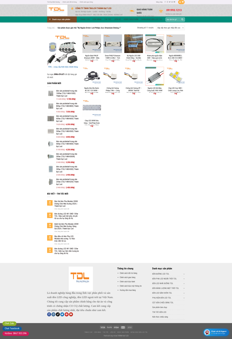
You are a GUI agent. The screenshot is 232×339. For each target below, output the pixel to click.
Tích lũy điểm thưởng (53, 2)
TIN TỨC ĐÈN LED (159, 312)
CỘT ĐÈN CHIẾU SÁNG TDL (162, 302)
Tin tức (105, 332)
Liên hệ (112, 332)
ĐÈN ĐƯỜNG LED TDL (160, 274)
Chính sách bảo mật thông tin (131, 286)
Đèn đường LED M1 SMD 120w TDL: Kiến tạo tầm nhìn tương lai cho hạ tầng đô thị (66, 250)
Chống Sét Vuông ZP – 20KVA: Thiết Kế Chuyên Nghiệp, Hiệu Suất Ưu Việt (134, 91)
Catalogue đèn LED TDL (139, 332)
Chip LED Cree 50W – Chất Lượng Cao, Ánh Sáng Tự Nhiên (175, 90)
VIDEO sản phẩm (123, 332)
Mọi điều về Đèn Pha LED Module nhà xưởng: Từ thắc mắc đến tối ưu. (64, 238)
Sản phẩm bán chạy (159, 307)
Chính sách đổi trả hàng (69, 2)
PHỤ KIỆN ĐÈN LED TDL (161, 298)
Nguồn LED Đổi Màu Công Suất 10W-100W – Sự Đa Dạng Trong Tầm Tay (154, 91)
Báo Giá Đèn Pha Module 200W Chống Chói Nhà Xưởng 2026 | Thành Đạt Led (66, 203)
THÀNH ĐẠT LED (123, 336)
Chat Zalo (9, 323)
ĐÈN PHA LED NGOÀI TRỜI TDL (164, 279)
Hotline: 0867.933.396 (16, 333)
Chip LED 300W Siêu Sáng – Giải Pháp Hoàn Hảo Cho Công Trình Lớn (92, 124)
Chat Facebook (12, 328)
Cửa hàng (97, 332)
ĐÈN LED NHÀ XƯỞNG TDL (162, 283)
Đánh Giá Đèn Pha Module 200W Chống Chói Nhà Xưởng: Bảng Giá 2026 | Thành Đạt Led (66, 226)
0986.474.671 (59, 74)
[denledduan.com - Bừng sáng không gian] (57, 10)
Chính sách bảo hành (127, 281)
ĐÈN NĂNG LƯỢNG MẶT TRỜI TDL (165, 288)
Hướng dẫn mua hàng (128, 290)
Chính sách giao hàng (86, 2)
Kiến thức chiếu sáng (160, 317)
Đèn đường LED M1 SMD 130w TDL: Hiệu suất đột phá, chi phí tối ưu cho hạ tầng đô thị (66, 216)
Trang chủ (51, 28)
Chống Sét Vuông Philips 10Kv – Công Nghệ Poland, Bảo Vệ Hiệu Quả (112, 91)
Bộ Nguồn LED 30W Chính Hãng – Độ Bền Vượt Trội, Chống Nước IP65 (134, 59)
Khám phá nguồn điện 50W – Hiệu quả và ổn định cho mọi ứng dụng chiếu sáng (155, 59)
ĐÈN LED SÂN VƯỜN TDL (162, 293)
